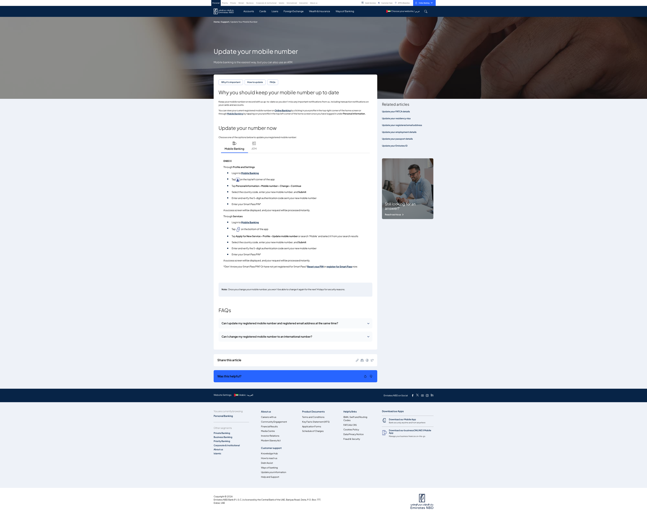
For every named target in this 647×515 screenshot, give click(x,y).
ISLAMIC (281, 3)
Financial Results (269, 426)
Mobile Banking (250, 173)
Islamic (217, 453)
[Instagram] (427, 395)
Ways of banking (269, 467)
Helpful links (350, 411)
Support (225, 22)
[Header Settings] (320, 3)
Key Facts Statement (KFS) (316, 422)
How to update (255, 82)
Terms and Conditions (313, 417)
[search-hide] (426, 11)
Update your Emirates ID (395, 146)
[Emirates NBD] (225, 11)
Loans (275, 11)
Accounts (248, 11)
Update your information (273, 472)
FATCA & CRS (350, 425)
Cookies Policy (351, 429)
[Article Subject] (362, 360)
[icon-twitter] (372, 360)
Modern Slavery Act (271, 440)
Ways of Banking (345, 11)
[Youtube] (422, 395)
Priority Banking (222, 441)
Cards (262, 11)
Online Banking (424, 3)
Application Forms (311, 426)
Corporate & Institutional (227, 445)
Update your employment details (399, 132)
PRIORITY (225, 3)
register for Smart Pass (339, 266)
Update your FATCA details (396, 111)
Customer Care (387, 3)
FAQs (272, 82)
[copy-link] (357, 360)
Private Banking (222, 433)
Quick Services (370, 3)
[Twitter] (417, 395)
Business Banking (223, 437)
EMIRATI (241, 3)
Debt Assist (267, 463)
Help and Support (270, 477)
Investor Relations (270, 436)
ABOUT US (313, 3)
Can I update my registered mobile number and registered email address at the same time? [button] (280, 323)
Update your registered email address (402, 125)
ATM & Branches (404, 3)
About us (218, 449)
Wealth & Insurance (319, 11)
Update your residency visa (396, 118)
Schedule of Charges (313, 431)
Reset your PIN (315, 266)
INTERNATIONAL (292, 3)
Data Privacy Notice (353, 434)
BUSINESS (250, 3)
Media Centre (268, 431)
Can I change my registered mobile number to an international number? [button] (267, 336)
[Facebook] (412, 395)
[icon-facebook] (367, 360)
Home (217, 22)
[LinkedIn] (432, 395)
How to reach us (269, 458)
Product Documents (313, 411)
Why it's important (230, 82)
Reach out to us (393, 214)
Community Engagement (274, 422)
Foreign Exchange (294, 11)
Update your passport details (397, 139)
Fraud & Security (351, 439)
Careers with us (268, 417)
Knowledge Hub (269, 453)
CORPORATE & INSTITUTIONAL (266, 3)
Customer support (271, 448)
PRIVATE (233, 3)
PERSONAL (216, 3)
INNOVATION (303, 3)
